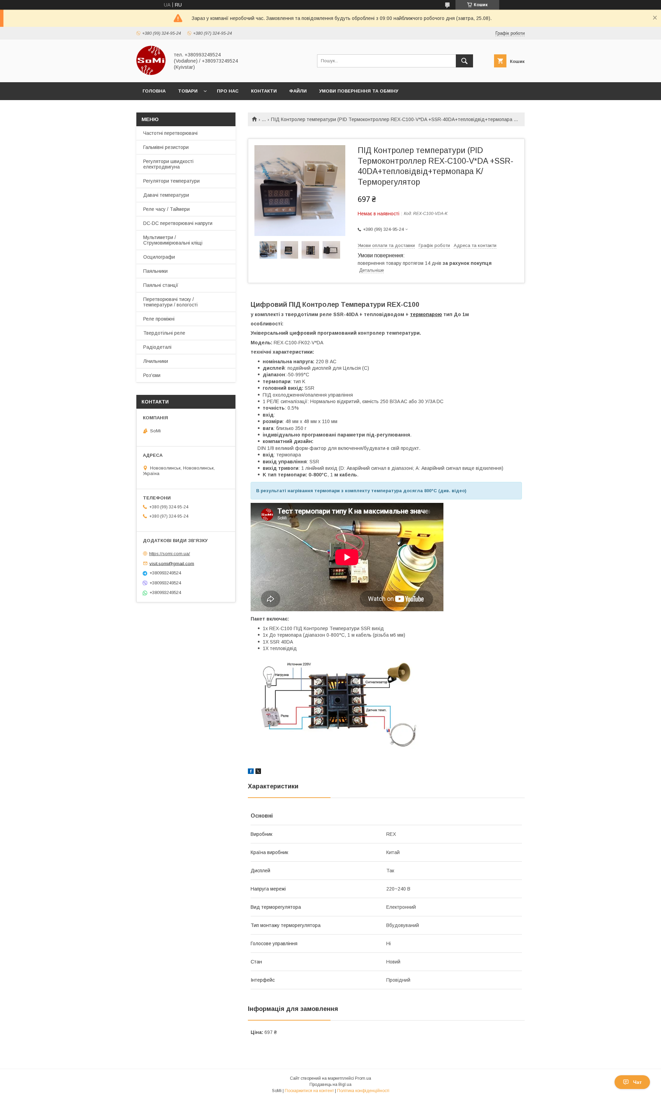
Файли (298, 91)
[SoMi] (151, 73)
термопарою (426, 314)
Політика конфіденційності (363, 1090)
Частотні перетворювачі (170, 133)
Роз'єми (151, 375)
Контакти (264, 91)
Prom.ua (363, 1078)
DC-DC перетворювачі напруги (177, 223)
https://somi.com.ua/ (169, 553)
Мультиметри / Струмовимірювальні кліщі (172, 240)
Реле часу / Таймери (166, 209)
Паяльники (155, 271)
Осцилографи (159, 257)
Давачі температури (166, 195)
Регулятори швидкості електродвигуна (168, 164)
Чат (637, 1082)
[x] (258, 772)
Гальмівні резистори (166, 147)
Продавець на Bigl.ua (330, 1084)
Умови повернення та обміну (358, 91)
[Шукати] (464, 60)
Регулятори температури (171, 181)
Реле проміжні (159, 319)
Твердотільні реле (164, 333)
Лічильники (155, 361)
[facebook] (251, 772)
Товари (188, 91)
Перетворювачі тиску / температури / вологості (170, 302)
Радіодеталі (157, 347)
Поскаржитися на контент (309, 1090)
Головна (154, 91)
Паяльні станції (160, 285)
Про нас (228, 91)
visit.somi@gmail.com (171, 563)
